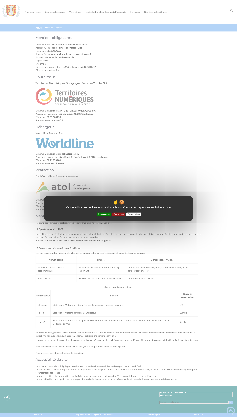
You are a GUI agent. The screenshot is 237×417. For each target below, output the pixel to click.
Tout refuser (119, 214)
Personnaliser (134, 214)
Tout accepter (104, 214)
